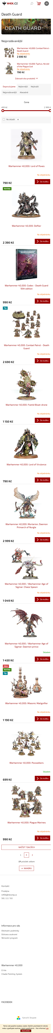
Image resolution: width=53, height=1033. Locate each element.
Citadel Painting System (11, 974)
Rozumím (26, 1031)
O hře (3, 970)
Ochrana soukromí (9, 934)
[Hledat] (32, 3)
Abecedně (24, 92)
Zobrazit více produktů (25, 78)
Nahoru (28, 868)
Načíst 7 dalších (27, 847)
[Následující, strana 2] (26, 855)
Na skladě (12, 119)
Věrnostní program (9, 938)
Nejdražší (35, 86)
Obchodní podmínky (10, 930)
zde (47, 1028)
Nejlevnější (23, 86)
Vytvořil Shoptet (29, 1017)
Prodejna (5, 891)
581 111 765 (7, 898)
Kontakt (5, 886)
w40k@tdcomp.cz (9, 895)
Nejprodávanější (10, 92)
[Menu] (46, 3)
